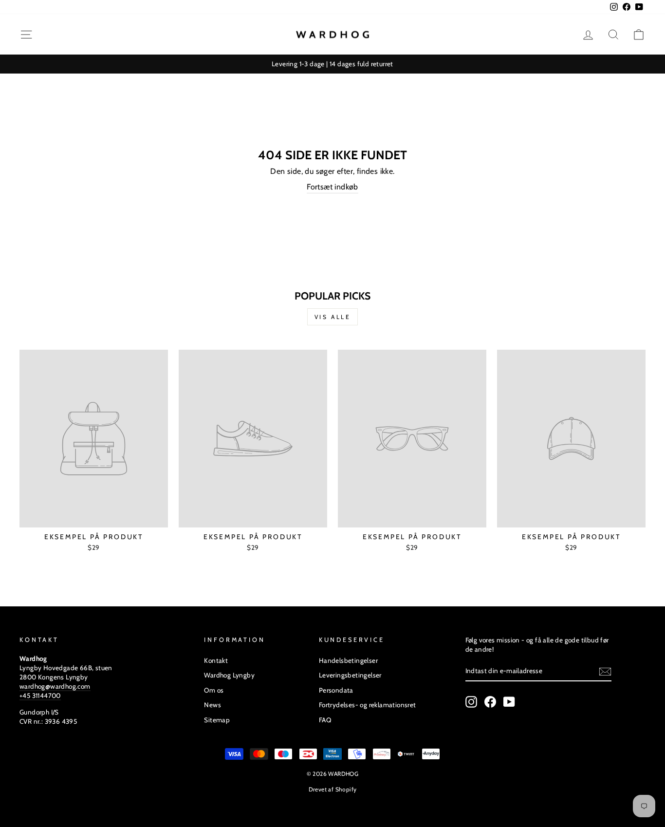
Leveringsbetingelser (350, 675)
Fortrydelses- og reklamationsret (367, 705)
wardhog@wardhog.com (55, 686)
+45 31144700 (40, 695)
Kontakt (216, 660)
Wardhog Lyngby (229, 675)
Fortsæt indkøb (332, 186)
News (212, 705)
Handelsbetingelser (348, 660)
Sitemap (217, 720)
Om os (213, 690)
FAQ (325, 720)
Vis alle (332, 316)
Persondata (336, 690)
